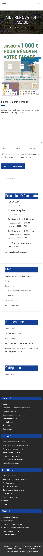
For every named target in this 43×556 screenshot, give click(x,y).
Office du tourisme (10, 476)
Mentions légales (9, 535)
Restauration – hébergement (14, 479)
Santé (7, 281)
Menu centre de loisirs (11, 456)
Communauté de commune (13, 490)
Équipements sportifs (11, 415)
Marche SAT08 (10, 328)
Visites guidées (11, 338)
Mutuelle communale (11, 463)
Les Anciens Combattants (20, 243)
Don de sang (13, 201)
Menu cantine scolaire (11, 452)
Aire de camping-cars (11, 497)
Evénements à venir (11, 418)
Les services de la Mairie (12, 524)
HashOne (23, 552)
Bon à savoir (9, 286)
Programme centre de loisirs (14, 449)
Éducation (7, 425)
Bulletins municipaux (12, 305)
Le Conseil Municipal (10, 517)
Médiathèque (8, 422)
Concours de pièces (17, 210)
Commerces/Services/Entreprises (18, 276)
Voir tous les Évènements (16, 252)
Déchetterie (7, 429)
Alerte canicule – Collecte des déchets (20, 343)
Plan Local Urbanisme (11, 531)
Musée (5, 500)
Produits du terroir (10, 483)
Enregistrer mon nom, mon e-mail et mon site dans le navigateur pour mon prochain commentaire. (20, 157)
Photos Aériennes (10, 486)
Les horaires (10, 295)
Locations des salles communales (18, 291)
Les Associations (11, 300)
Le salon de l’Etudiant (13, 333)
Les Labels (7, 504)
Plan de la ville (8, 493)
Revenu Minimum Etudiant (13, 459)
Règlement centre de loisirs (14, 442)
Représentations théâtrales (20, 219)
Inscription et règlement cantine (15, 445)
